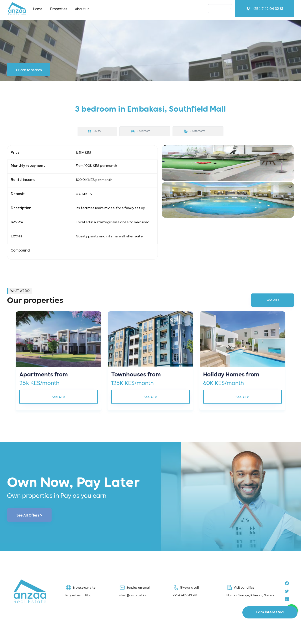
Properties (58, 8)
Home (37, 8)
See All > (273, 300)
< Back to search (28, 69)
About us (82, 8)
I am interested (270, 612)
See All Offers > (29, 515)
